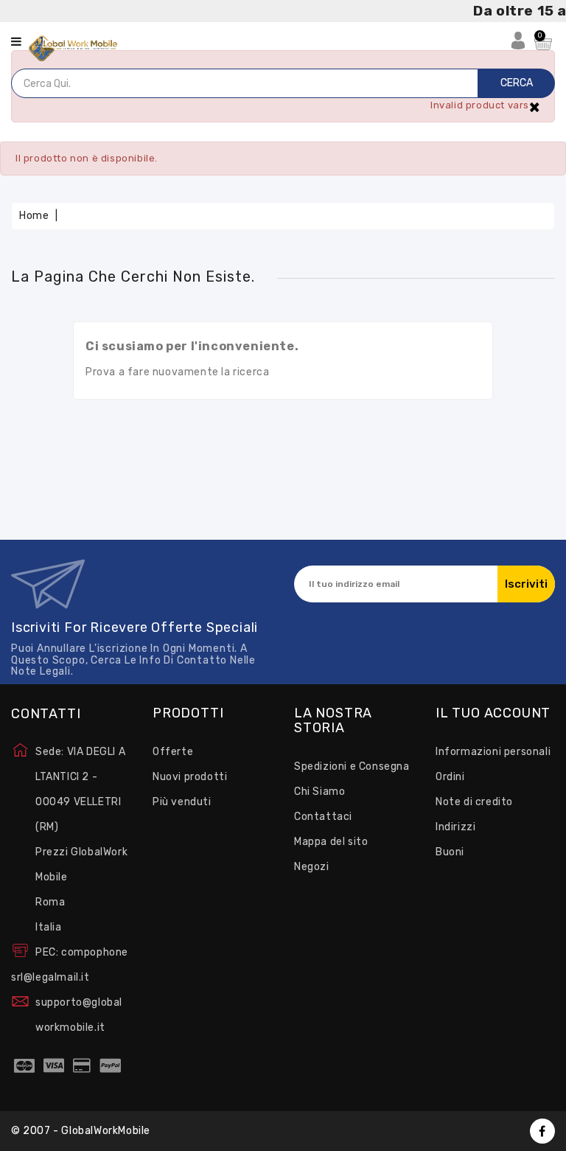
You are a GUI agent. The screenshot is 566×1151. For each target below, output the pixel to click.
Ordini (450, 777)
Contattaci (323, 816)
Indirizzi (455, 827)
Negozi (311, 866)
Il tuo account (493, 713)
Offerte (173, 751)
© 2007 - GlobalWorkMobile (80, 1130)
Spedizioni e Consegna (352, 766)
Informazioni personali (493, 751)
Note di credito (474, 802)
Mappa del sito (331, 841)
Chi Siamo (319, 791)
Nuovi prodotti (190, 777)
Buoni (450, 852)
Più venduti (182, 802)
